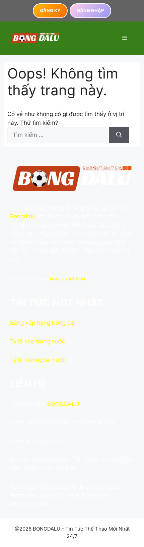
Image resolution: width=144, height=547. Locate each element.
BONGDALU (63, 403)
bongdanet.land (67, 278)
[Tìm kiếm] (119, 135)
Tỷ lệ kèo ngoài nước (38, 360)
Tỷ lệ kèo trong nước (37, 341)
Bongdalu (22, 216)
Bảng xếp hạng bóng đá (42, 322)
